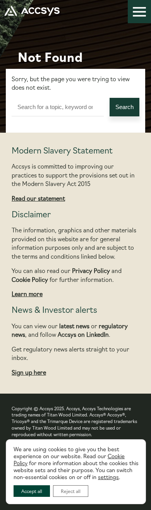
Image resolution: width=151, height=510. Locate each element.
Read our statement (38, 198)
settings (108, 476)
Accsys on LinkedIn (83, 334)
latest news (74, 326)
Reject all (71, 491)
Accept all (31, 491)
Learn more (27, 294)
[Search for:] (61, 107)
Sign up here (29, 372)
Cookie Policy (30, 279)
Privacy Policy (91, 270)
